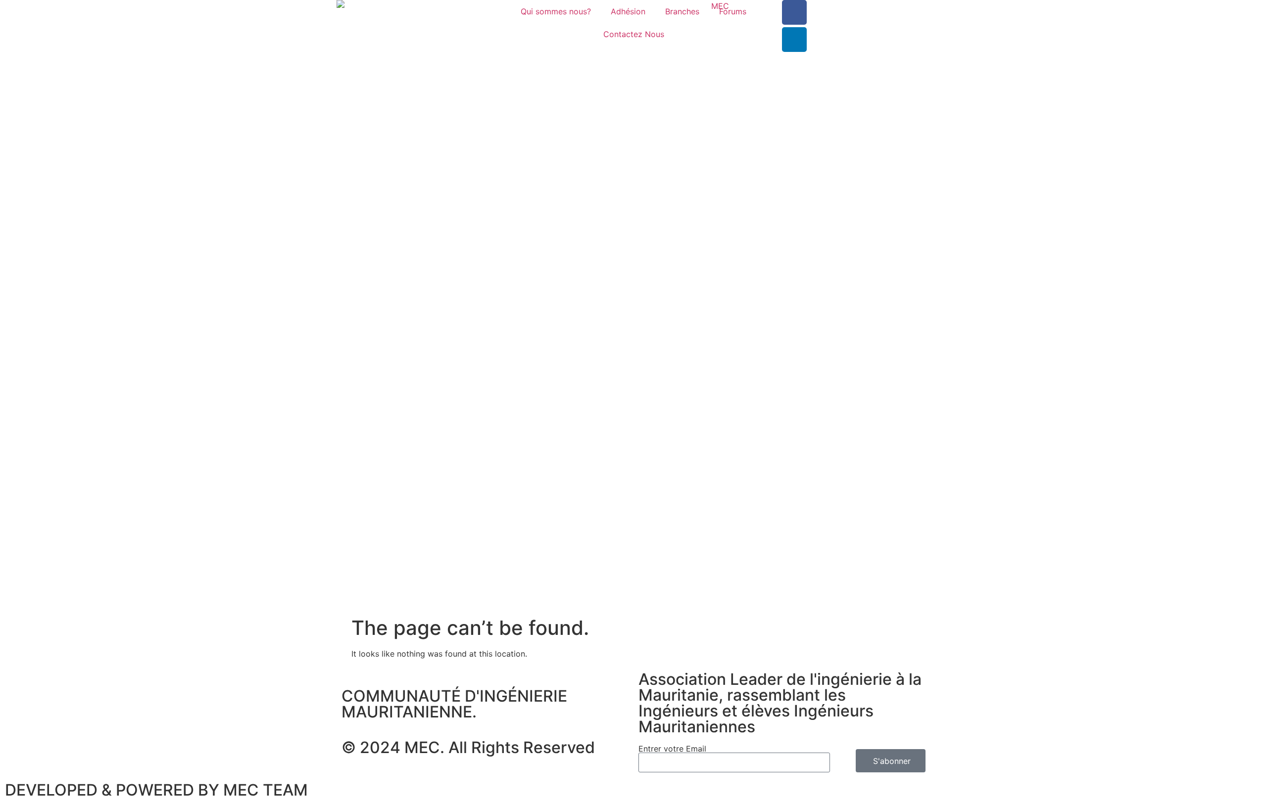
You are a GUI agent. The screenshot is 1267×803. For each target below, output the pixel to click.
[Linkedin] (794, 39)
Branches (682, 11)
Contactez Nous (633, 34)
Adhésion (628, 11)
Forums (732, 11)
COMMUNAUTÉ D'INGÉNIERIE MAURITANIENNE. (454, 703)
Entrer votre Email (672, 749)
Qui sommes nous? (556, 11)
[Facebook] (794, 12)
